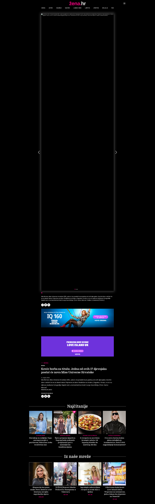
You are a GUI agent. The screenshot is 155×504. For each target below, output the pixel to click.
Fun (112, 8)
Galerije (58, 8)
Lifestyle (96, 8)
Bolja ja (105, 8)
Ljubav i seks (77, 8)
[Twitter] (48, 306)
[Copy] (42, 306)
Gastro (67, 8)
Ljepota (87, 8)
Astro (51, 8)
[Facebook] (45, 306)
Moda (43, 8)
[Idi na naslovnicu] (77, 5)
